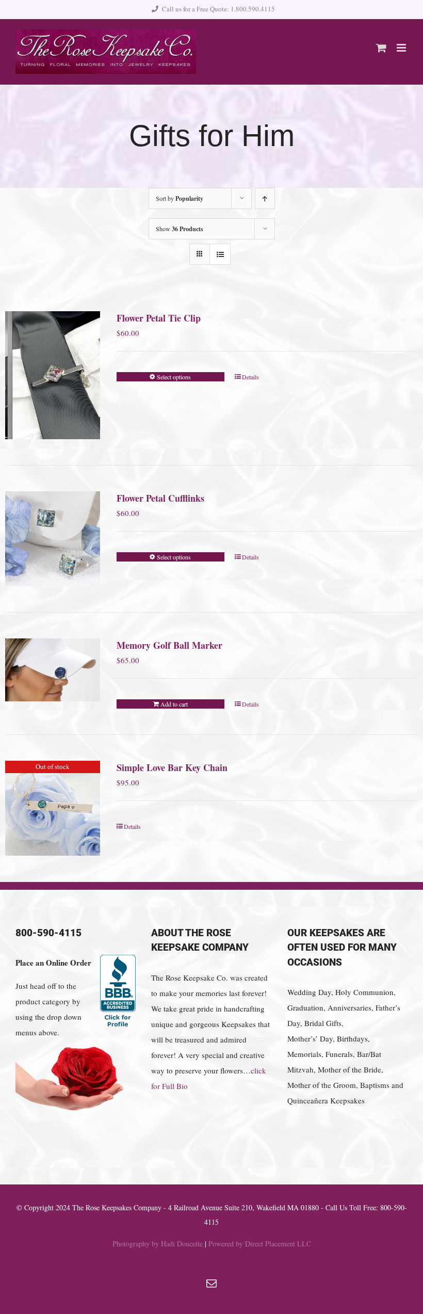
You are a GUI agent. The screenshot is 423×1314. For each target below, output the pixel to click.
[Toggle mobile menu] (402, 47)
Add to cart (174, 704)
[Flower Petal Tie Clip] (52, 375)
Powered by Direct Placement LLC (259, 1243)
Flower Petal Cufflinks (160, 498)
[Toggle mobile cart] (381, 47)
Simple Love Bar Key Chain (172, 767)
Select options (174, 377)
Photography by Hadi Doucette (157, 1243)
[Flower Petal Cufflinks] (52, 538)
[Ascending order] (265, 198)
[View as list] (220, 254)
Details (250, 377)
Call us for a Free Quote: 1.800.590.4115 (218, 8)
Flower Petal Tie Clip (159, 318)
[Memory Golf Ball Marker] (52, 669)
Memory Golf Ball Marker (169, 645)
